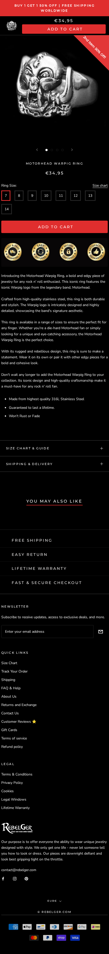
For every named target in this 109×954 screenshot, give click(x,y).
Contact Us (10, 713)
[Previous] (37, 150)
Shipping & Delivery (29, 464)
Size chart (100, 185)
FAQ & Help (11, 688)
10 (46, 195)
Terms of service (14, 738)
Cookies (7, 791)
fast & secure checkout (47, 582)
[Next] (72, 150)
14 (7, 209)
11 (61, 195)
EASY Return (30, 554)
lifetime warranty (39, 568)
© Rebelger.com (54, 912)
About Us (8, 696)
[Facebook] (3, 878)
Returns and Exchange (19, 704)
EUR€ (52, 901)
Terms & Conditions (16, 774)
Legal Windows (13, 799)
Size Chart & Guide (27, 448)
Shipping (8, 679)
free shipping (32, 540)
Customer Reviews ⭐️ (18, 721)
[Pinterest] (26, 878)
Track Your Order (14, 671)
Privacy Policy (12, 782)
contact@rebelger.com (18, 870)
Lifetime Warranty (15, 807)
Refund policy (12, 746)
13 (90, 195)
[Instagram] (14, 878)
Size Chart (9, 663)
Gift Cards (9, 730)
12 (76, 195)
